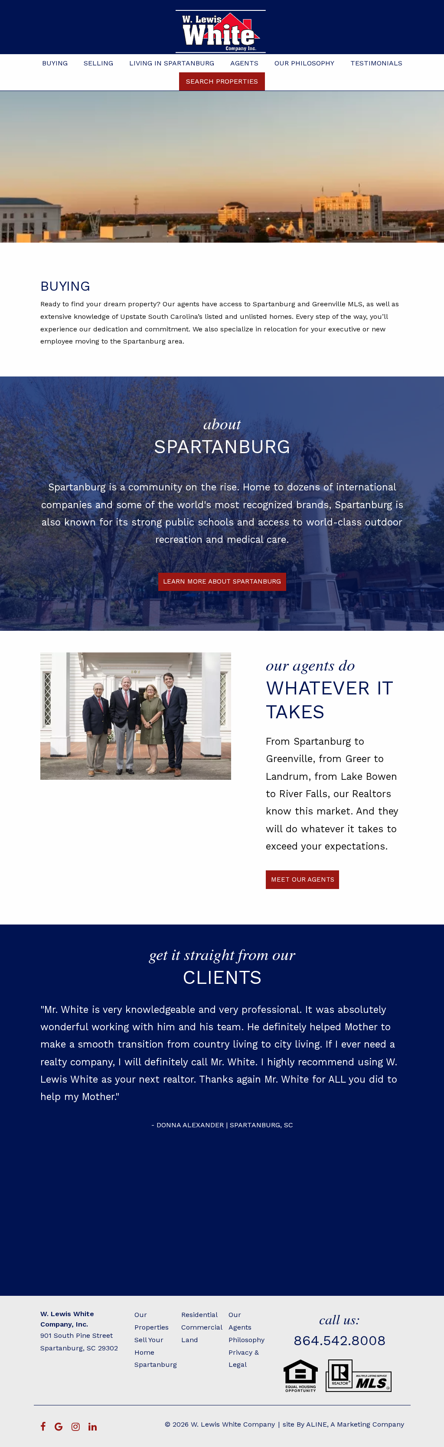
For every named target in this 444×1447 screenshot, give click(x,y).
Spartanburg (155, 1364)
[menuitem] (55, 63)
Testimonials (376, 63)
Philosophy (246, 1340)
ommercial (204, 1327)
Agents (244, 63)
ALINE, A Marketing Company (355, 1424)
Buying (55, 63)
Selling (98, 63)
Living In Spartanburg (171, 63)
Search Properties (222, 81)
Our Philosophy (304, 63)
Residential (199, 1315)
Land (189, 1340)
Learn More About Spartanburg (222, 581)
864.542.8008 (340, 1340)
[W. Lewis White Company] (222, 31)
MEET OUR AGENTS (302, 879)
